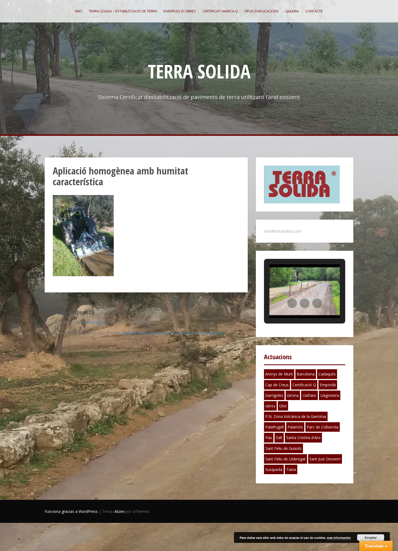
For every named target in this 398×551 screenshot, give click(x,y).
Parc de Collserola (322, 427)
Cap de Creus (277, 384)
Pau (268, 437)
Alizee (119, 511)
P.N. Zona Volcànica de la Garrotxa (295, 416)
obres (270, 405)
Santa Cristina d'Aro (303, 437)
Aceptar (370, 537)
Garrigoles (274, 395)
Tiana (291, 469)
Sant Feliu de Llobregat (285, 458)
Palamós (295, 427)
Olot (283, 405)
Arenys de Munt (279, 374)
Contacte (314, 11)
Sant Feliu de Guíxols (283, 448)
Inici (78, 11)
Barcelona (306, 374)
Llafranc (309, 395)
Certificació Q (304, 384)
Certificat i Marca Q (220, 11)
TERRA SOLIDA (199, 71)
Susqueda (273, 469)
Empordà (328, 384)
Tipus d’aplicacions (261, 11)
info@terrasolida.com (283, 231)
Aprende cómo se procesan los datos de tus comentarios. (173, 332)
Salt (279, 437)
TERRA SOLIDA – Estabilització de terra (123, 11)
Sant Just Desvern (325, 458)
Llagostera (329, 395)
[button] (292, 303)
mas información (339, 538)
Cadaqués (327, 374)
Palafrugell (274, 427)
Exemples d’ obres (180, 11)
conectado (94, 322)
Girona (293, 395)
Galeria (292, 11)
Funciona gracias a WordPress (71, 511)
